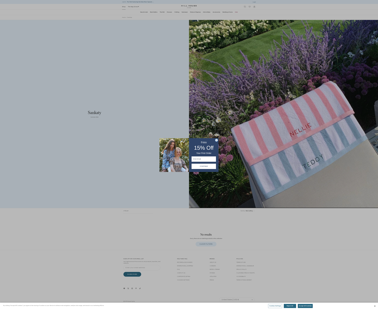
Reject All (290, 306)
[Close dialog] (216, 140)
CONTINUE (204, 166)
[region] (189, 306)
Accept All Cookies (305, 306)
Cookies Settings (275, 306)
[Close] (375, 306)
